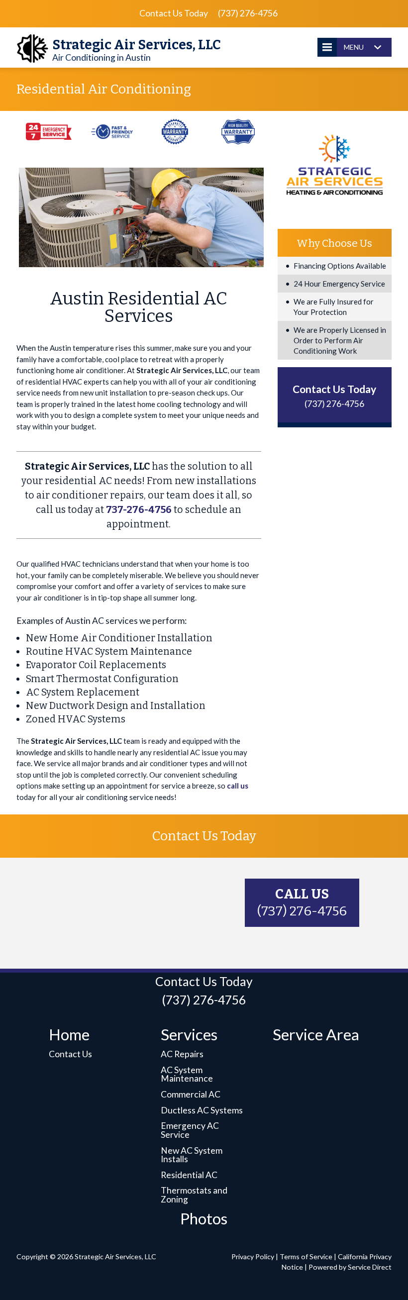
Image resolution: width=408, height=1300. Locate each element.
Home (69, 1034)
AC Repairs (182, 1054)
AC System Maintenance (187, 1074)
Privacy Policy (252, 1256)
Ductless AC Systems (202, 1110)
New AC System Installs (191, 1155)
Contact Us (70, 1054)
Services (189, 1034)
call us (237, 785)
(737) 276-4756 (248, 13)
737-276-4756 (139, 509)
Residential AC (189, 1175)
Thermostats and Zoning (194, 1194)
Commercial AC (190, 1094)
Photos (203, 1218)
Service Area (316, 1034)
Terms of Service (306, 1256)
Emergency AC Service (190, 1130)
